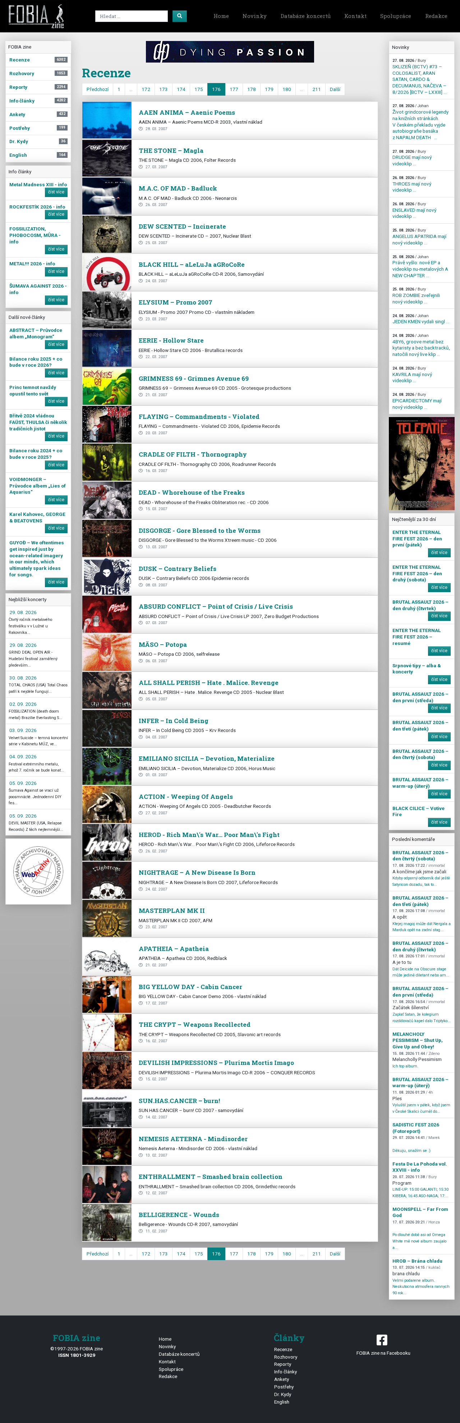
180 (286, 89)
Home (221, 15)
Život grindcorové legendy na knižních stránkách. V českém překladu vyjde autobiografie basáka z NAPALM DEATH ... (420, 122)
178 (251, 89)
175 (198, 89)
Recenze (283, 1349)
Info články (285, 1371)
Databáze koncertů (306, 15)
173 (163, 89)
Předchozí (98, 89)
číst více (56, 192)
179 (269, 89)
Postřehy (284, 1387)
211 (316, 89)
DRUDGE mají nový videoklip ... (412, 157)
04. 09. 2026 (23, 756)
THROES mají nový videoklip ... (411, 184)
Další (335, 89)
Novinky (255, 15)
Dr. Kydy (282, 1394)
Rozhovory (285, 1357)
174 (181, 89)
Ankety (281, 1379)
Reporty (282, 1364)
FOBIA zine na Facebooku (383, 1353)
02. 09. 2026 (23, 704)
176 (216, 89)
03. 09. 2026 (23, 730)
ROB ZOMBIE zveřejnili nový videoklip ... (416, 295)
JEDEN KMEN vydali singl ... (420, 319)
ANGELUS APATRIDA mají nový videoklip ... (419, 236)
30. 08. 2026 (23, 678)
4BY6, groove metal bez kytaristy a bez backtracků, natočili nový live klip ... (421, 345)
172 (146, 89)
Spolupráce (395, 15)
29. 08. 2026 (23, 612)
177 (234, 89)
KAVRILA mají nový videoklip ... (412, 374)
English (281, 1402)
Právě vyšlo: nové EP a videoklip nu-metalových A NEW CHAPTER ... (420, 266)
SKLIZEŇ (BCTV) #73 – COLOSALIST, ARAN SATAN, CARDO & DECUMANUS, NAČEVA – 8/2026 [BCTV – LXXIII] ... (419, 76)
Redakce (436, 15)
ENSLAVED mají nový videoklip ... (414, 210)
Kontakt (355, 15)
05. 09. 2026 (23, 783)
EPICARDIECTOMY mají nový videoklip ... (417, 400)
